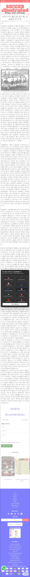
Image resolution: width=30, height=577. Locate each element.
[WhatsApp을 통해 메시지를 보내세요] (3, 568)
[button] (8, 278)
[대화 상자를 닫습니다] (28, 270)
